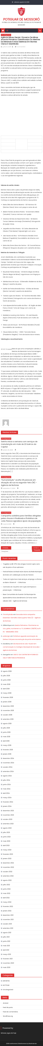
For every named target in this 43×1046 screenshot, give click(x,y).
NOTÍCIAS (6, 985)
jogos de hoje (11, 1033)
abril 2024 (6, 793)
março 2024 (7, 798)
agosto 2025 (7, 724)
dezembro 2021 (8, 915)
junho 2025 (6, 732)
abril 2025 (6, 741)
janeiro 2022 (7, 911)
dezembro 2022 (8, 863)
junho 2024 (7, 784)
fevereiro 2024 (8, 802)
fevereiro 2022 (8, 906)
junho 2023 (6, 837)
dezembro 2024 (8, 758)
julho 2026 (6, 676)
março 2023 (7, 850)
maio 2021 (6, 946)
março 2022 (7, 902)
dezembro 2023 (8, 811)
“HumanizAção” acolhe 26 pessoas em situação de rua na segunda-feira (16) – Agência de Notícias (19, 482)
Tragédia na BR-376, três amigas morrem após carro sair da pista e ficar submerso (21, 565)
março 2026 (7, 693)
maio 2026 (6, 684)
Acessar (5, 1003)
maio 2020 (6, 967)
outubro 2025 (7, 715)
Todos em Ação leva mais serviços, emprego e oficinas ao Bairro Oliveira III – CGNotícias (22, 580)
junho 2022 (6, 889)
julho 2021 (6, 937)
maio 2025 (6, 737)
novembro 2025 (8, 710)
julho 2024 (6, 780)
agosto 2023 (7, 828)
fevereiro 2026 (8, 697)
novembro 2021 (8, 919)
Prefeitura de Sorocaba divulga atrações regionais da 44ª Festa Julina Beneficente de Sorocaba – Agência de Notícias (7, 548)
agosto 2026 (7, 671)
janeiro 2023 (7, 859)
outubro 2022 (7, 872)
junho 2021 (6, 941)
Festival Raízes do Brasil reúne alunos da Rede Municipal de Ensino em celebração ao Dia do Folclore (22, 573)
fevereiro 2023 (8, 854)
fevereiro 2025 (8, 750)
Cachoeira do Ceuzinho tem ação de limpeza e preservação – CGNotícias (19, 588)
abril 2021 (6, 950)
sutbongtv (6, 636)
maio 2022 (6, 893)
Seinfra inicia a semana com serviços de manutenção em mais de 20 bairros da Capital (19, 444)
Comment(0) (21, 47)
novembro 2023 (8, 815)
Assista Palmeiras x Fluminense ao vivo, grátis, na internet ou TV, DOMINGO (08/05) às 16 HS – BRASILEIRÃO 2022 (21, 628)
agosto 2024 (7, 776)
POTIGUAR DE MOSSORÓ (21, 19)
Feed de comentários (10, 1012)
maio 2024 (6, 789)
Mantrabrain (33, 1043)
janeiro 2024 (7, 806)
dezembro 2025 (8, 706)
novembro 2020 (8, 963)
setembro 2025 (8, 719)
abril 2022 (6, 898)
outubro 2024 (7, 767)
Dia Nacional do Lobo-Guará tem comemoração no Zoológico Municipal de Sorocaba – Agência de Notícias (22, 647)
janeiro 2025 (7, 754)
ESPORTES (6, 981)
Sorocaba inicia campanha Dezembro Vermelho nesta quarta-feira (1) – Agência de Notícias (21, 617)
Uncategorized (6, 35)
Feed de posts (8, 1007)
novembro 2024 (8, 763)
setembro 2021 (8, 928)
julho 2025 (6, 728)
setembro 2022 (8, 876)
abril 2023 (6, 845)
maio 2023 (6, 841)
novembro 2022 (8, 867)
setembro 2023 (8, 824)
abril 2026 (6, 689)
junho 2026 (7, 680)
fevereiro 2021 (7, 959)
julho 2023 (6, 832)
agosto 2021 (7, 933)
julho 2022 (6, 885)
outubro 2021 (7, 924)
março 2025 (7, 745)
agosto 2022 (7, 880)
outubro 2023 (7, 819)
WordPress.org (8, 1016)
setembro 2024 (8, 771)
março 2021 (7, 954)
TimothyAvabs (8, 614)
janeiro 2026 (7, 702)
